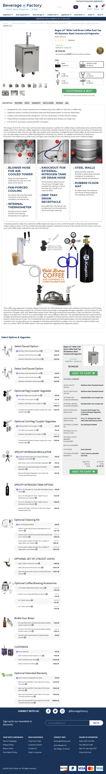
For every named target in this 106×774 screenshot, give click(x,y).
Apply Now (97, 1)
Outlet (90, 15)
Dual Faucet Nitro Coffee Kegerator (86, 23)
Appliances (65, 15)
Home (5, 23)
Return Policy (8, 748)
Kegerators (7, 15)
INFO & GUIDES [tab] (48, 103)
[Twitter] (55, 711)
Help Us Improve (35, 752)
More (99, 15)
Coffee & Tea (51, 15)
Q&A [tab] (66, 103)
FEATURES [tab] (18, 103)
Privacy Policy (8, 745)
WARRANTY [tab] (36, 103)
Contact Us (32, 748)
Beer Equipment (22, 15)
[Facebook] (48, 711)
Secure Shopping (9, 741)
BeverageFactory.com (62, 741)
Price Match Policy (10, 752)
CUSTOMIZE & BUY (79, 90)
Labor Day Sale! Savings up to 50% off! (53, 18)
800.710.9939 (89, 741)
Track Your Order (34, 741)
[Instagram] (62, 711)
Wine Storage (37, 15)
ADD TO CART (82, 373)
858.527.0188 (87, 745)
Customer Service (35, 745)
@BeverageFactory (78, 711)
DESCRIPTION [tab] (7, 103)
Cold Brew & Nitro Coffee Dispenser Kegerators (49, 23)
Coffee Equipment (19, 23)
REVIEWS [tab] (59, 103)
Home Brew (78, 15)
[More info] (41, 351)
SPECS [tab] (27, 103)
